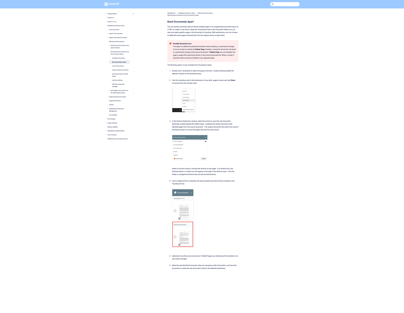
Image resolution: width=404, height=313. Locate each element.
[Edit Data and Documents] (108, 41)
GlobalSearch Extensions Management (116, 110)
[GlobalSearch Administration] (106, 131)
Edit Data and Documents (116, 41)
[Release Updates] (106, 127)
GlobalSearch (171, 13)
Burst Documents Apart (119, 62)
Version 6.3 (111, 17)
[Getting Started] (106, 14)
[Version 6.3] (106, 18)
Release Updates (113, 127)
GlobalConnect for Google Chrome (118, 139)
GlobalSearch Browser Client (116, 25)
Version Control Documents (120, 70)
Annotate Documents (118, 58)
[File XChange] (106, 119)
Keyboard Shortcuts (115, 100)
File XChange (111, 119)
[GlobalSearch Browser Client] (106, 26)
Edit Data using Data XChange (118, 85)
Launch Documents (118, 66)
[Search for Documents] (108, 33)
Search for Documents (116, 33)
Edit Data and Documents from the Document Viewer (120, 53)
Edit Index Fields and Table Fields (120, 75)
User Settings (113, 115)
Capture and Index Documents (118, 37)
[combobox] (285, 4)
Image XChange (112, 123)
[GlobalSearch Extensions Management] (108, 108)
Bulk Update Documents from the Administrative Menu (119, 92)
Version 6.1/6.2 (112, 21)
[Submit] (272, 4)
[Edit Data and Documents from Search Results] (109, 45)
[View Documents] (108, 29)
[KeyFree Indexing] (111, 80)
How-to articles (112, 135)
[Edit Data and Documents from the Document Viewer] (109, 52)
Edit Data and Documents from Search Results (120, 47)
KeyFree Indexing (117, 80)
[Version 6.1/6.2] (106, 22)
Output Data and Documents (117, 97)
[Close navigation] (133, 13)
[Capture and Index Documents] (108, 37)
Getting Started (112, 14)
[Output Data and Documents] (108, 97)
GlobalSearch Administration (116, 131)
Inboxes (111, 104)
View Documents (114, 29)
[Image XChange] (106, 123)
